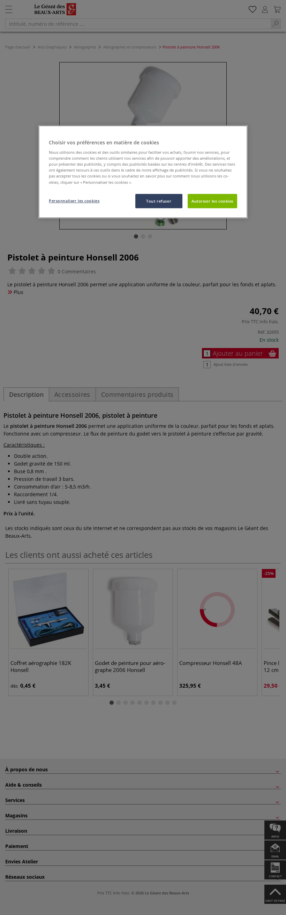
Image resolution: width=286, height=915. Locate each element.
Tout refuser (158, 201)
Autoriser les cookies (212, 201)
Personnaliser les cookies (74, 200)
